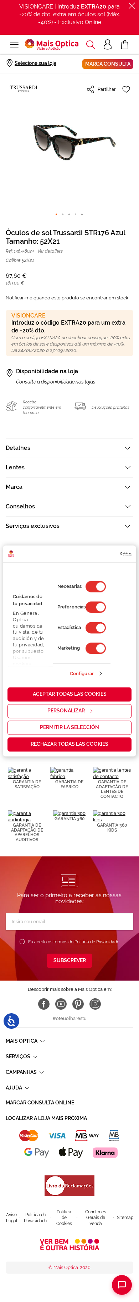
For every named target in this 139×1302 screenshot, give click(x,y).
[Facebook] (43, 1004)
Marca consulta (107, 64)
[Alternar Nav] (14, 44)
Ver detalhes (50, 251)
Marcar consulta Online (40, 1102)
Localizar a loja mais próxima (46, 1118)
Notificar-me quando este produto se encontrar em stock (67, 297)
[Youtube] (61, 1004)
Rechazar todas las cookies (69, 744)
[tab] (69, 448)
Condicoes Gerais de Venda (95, 1217)
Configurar (82, 673)
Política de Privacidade (96, 941)
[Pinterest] (78, 1004)
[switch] (96, 607)
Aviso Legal (11, 1217)
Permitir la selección (69, 727)
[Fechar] (132, 5)
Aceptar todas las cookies (70, 694)
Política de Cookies (64, 1217)
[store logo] (51, 44)
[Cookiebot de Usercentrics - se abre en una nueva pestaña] (101, 554)
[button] (90, 44)
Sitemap (125, 1217)
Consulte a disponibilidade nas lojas (56, 382)
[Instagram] (95, 1004)
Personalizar (66, 711)
